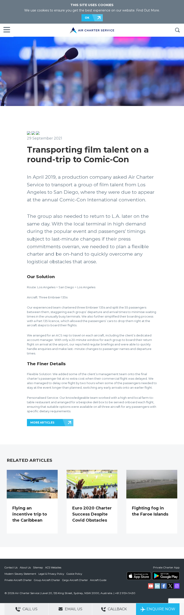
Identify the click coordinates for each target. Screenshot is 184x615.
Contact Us (11, 567)
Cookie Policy (74, 573)
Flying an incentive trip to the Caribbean (29, 514)
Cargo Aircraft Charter (75, 580)
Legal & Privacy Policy (51, 573)
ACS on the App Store (139, 576)
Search (177, 30)
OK (87, 17)
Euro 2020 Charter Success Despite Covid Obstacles (92, 514)
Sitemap (38, 567)
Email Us (73, 609)
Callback (117, 609)
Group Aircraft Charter (47, 580)
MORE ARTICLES (42, 422)
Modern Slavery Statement (20, 573)
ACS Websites (53, 567)
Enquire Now (161, 609)
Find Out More (147, 10)
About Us (25, 567)
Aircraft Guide (98, 580)
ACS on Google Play (166, 576)
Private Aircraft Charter (18, 580)
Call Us (29, 609)
